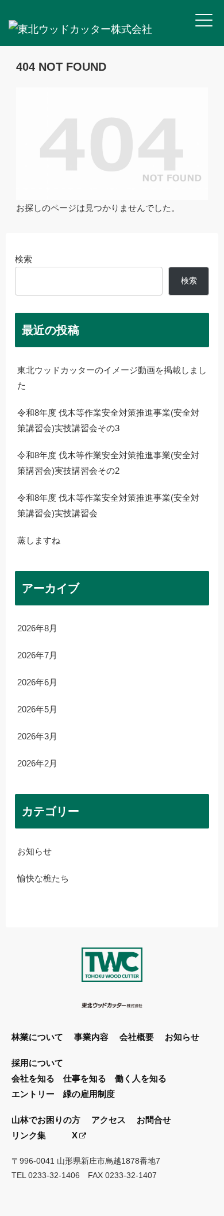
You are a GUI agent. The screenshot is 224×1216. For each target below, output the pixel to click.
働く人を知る (141, 1078)
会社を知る (33, 1078)
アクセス (108, 1120)
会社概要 (136, 1037)
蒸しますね (38, 540)
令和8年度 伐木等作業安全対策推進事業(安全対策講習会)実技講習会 (108, 505)
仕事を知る (84, 1078)
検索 (23, 259)
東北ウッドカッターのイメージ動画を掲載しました (112, 377)
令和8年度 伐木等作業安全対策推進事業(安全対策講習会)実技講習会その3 (108, 420)
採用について (37, 1063)
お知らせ (182, 1037)
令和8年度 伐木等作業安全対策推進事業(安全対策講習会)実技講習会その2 (108, 462)
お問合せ (154, 1120)
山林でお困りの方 (45, 1120)
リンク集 (28, 1135)
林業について (37, 1037)
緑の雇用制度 (89, 1094)
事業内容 (91, 1037)
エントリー (33, 1094)
